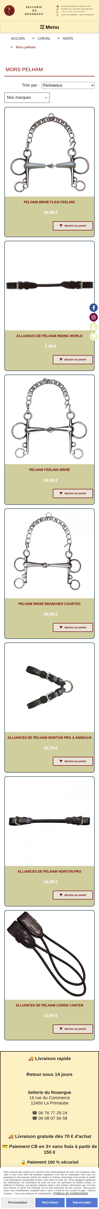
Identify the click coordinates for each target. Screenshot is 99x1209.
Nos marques (19, 97)
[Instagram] (93, 317)
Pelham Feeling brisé (49, 470)
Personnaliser (17, 1202)
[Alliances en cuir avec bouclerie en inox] (49, 955)
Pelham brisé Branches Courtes (49, 604)
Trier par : (30, 85)
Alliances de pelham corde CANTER (49, 1005)
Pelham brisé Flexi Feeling (49, 202)
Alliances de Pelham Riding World (49, 336)
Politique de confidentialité (70, 1193)
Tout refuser (50, 1202)
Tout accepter (82, 1202)
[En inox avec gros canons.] (49, 553)
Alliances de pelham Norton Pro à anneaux (49, 738)
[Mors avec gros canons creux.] (49, 419)
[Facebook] (93, 307)
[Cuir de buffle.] (49, 821)
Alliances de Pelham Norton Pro (49, 871)
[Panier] (93, 336)
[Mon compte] (93, 327)
